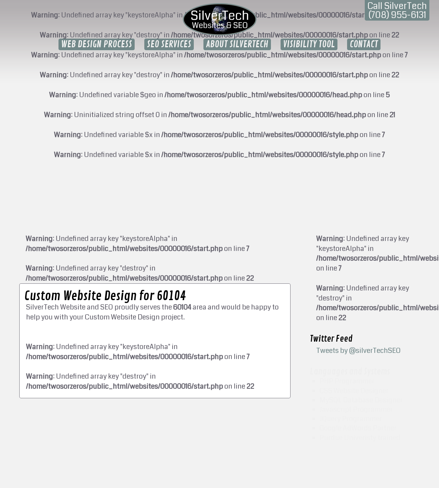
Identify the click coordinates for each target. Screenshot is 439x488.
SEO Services (169, 44)
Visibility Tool (309, 44)
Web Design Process (96, 44)
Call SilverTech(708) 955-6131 (397, 11)
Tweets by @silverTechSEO (358, 350)
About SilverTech (237, 44)
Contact (364, 44)
